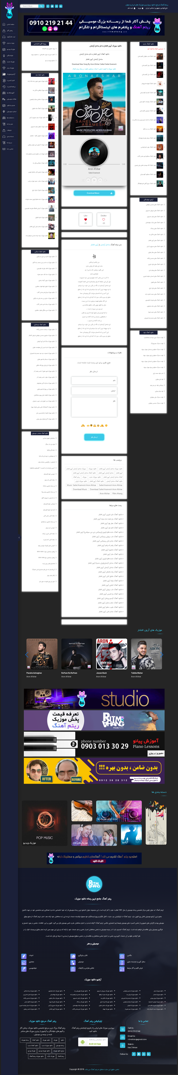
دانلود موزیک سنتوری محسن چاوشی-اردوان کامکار (42, 335)
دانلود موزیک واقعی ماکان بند (40, 90)
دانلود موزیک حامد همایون (55, 991)
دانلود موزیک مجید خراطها (106, 994)
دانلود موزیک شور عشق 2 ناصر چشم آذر (44, 371)
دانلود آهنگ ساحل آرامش (114, 481)
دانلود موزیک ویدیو (44, 1051)
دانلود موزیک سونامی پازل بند (40, 163)
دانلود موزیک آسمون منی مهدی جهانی (38, 145)
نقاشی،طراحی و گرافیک (86, 968)
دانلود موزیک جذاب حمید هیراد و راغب (38, 181)
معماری (31, 961)
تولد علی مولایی (159, 379)
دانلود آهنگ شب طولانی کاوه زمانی (147, 56)
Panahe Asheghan (34, 673)
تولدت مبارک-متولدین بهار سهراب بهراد (153, 367)
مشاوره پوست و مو (50, 60)
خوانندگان (152, 841)
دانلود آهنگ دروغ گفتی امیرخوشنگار (147, 183)
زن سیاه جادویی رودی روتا (48, 492)
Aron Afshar (105, 493)
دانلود (62, 1040)
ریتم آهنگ (76, 477)
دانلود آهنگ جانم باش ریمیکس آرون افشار (107, 541)
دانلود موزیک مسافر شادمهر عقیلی (46, 359)
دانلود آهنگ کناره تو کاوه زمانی (148, 92)
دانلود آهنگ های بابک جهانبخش (154, 222)
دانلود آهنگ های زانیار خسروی (155, 216)
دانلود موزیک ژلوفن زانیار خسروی (39, 126)
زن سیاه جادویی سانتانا (49, 486)
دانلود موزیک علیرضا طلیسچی (155, 1005)
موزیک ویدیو (29, 843)
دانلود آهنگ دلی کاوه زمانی (149, 74)
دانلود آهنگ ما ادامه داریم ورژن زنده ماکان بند (144, 120)
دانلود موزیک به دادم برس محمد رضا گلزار (44, 262)
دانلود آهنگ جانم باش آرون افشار (110, 611)
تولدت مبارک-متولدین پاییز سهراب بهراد (153, 355)
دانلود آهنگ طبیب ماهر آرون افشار (110, 607)
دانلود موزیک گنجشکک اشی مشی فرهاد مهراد (43, 407)
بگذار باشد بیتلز (51, 575)
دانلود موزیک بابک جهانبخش (80, 1005)
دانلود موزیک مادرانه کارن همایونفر (46, 383)
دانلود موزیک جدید (95, 477)
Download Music (93, 193)
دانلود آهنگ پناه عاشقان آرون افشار (110, 572)
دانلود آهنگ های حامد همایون (155, 306)
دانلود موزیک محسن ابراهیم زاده (79, 994)
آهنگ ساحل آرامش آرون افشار (112, 477)
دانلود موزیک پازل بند (132, 994)
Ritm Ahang (117, 493)
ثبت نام (130, 8)
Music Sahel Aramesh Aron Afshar (81, 485)
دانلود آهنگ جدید (33, 1045)
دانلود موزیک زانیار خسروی (80, 998)
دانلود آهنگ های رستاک (156, 228)
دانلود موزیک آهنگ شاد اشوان (40, 108)
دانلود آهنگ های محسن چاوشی (154, 204)
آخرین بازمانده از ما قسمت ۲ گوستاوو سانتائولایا (42, 468)
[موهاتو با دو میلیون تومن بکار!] (94, 771)
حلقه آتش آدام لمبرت (49, 539)
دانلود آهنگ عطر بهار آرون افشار (111, 523)
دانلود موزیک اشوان (132, 1005)
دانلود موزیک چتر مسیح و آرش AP (38, 117)
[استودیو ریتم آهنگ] (94, 858)
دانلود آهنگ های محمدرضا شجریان (153, 318)
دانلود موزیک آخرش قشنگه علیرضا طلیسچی (36, 208)
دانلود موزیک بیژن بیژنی (156, 998)
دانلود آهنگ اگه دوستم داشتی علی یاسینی (146, 165)
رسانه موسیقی (60, 1045)
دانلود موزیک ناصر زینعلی (30, 1009)
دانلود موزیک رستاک (82, 1002)
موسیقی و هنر (93, 944)
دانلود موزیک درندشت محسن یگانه (45, 329)
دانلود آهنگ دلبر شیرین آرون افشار (110, 514)
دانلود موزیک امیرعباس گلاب (80, 1009)
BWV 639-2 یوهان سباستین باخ (46, 551)
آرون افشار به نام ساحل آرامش (89, 54)
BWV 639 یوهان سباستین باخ (47, 557)
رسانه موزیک (25, 1040)
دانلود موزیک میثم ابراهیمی (130, 1002)
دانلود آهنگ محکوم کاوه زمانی (148, 174)
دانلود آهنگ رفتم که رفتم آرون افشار (109, 545)
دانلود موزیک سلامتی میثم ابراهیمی (39, 99)
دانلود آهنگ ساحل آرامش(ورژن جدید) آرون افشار (105, 563)
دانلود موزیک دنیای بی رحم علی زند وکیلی (44, 298)
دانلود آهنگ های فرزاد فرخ (156, 288)
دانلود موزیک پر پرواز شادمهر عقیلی (46, 389)
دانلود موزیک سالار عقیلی (56, 998)
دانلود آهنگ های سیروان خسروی (154, 210)
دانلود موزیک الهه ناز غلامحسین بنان (45, 413)
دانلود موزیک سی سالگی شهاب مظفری (45, 310)
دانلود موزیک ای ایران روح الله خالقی (45, 365)
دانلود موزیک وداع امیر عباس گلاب (46, 292)
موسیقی (81, 961)
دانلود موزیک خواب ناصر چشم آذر (46, 377)
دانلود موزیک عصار (158, 994)
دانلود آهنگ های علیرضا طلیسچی (154, 300)
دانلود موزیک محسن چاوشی (130, 991)
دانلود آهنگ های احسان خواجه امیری (153, 276)
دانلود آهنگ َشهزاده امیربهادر (149, 83)
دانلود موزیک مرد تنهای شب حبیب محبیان (44, 401)
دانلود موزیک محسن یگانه (30, 998)
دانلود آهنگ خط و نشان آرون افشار (110, 602)
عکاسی (129, 955)
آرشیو (125, 842)
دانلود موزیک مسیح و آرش (55, 1005)
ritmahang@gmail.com (137, 1039)
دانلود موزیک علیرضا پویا (56, 1002)
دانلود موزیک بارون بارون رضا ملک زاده (38, 81)
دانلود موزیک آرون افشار (56, 1009)
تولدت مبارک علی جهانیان (156, 397)
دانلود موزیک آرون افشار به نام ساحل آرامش (106, 46)
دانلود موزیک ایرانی (81, 481)
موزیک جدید (50, 1056)
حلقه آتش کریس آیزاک (48, 533)
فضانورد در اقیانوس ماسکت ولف (46, 462)
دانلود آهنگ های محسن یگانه (155, 258)
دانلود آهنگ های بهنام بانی (156, 270)
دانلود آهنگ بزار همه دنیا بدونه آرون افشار (108, 519)
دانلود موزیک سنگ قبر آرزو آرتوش (46, 341)
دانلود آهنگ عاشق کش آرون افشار (110, 576)
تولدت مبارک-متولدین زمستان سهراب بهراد (152, 349)
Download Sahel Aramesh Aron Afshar (106, 489)
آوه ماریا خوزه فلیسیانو (49, 510)
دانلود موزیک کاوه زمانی (30, 1002)
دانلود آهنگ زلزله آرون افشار (112, 580)
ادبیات (31, 955)
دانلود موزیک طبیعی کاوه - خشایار (39, 135)
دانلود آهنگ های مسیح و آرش (155, 246)
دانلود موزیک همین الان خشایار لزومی (38, 172)
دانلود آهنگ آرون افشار (97, 481)
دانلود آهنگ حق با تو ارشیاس (149, 147)
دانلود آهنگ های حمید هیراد (155, 312)
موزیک (84, 477)
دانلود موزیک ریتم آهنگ (37, 1056)
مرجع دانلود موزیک (58, 1051)
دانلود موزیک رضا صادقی (30, 991)
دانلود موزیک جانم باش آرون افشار (39, 226)
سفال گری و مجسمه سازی (136, 961)
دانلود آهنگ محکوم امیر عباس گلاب (147, 156)
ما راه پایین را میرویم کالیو (48, 498)
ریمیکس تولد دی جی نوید (156, 385)
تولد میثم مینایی (159, 391)
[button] (161, 655)
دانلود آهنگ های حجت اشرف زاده (154, 294)
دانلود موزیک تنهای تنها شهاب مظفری (45, 286)
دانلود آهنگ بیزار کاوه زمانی (149, 65)
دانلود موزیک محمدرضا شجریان (129, 998)
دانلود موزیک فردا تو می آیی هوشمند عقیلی (44, 347)
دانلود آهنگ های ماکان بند (156, 234)
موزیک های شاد (80, 843)
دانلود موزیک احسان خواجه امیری (28, 1005)
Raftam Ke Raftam (69, 673)
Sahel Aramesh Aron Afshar (110, 485)
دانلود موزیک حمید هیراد (131, 1009)
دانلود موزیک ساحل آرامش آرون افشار (110, 468)
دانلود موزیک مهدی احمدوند (155, 1002)
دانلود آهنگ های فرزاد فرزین (155, 264)
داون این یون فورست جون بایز (47, 581)
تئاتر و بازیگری (82, 955)
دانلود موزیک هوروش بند (81, 991)
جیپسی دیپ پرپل (50, 527)
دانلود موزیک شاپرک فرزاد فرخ (40, 190)
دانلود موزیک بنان (158, 991)
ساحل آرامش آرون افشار (94, 59)
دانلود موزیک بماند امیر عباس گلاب (45, 304)
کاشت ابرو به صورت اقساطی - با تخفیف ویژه (43, 54)
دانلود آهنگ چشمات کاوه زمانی (148, 101)
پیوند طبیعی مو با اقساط (48, 48)
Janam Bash (101, 673)
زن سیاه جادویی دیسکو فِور (48, 522)
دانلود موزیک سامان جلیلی (106, 1005)
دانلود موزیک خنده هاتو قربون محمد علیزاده (37, 199)
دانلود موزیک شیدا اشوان (41, 217)
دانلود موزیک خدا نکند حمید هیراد (46, 274)
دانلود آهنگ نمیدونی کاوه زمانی (148, 111)
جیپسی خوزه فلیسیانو (49, 474)
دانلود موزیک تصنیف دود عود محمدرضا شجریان (42, 353)
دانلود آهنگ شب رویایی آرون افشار (110, 589)
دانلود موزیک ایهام (108, 1009)
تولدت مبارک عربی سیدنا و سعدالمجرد (153, 337)
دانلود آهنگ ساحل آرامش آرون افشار (84, 472)
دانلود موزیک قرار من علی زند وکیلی (46, 256)
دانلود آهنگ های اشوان (157, 282)
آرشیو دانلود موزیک (92, 980)
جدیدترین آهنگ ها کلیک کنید (155, 49)
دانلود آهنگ (104, 54)
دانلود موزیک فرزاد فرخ (106, 1002)
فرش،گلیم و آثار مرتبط (135, 968)
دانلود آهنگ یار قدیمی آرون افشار (111, 594)
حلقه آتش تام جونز (50, 480)
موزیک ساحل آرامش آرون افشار (76, 468)
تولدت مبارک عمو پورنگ (157, 343)
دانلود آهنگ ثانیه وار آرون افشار (111, 527)
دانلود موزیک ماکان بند (107, 998)
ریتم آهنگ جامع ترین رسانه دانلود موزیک (93, 899)
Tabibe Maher (137, 673)
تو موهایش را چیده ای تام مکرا (47, 456)
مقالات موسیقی (80, 818)
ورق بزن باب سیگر (50, 444)
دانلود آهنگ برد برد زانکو (150, 129)
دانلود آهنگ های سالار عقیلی (155, 252)
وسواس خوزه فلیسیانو (49, 504)
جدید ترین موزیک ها (107, 819)
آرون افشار (119, 472)
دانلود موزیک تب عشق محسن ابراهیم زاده (37, 154)
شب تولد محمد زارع (158, 373)
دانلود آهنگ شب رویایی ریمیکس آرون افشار (107, 536)
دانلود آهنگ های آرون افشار (155, 240)
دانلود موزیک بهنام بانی (56, 994)
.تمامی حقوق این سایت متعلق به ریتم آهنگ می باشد (101, 1069)
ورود (139, 8)
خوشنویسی (33, 968)
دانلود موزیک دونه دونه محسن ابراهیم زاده (37, 235)
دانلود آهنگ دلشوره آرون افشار (111, 550)
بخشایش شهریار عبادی (49, 438)
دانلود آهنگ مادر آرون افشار (112, 554)
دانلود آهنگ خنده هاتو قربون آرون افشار (108, 558)
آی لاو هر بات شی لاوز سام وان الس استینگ (43, 569)
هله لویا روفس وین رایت (48, 563)
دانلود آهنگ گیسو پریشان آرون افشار (109, 598)
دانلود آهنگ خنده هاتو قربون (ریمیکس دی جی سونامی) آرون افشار (99, 532)
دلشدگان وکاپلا (51, 450)
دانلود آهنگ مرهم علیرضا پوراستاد (148, 138)
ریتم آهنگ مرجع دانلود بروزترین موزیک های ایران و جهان (147, 5)
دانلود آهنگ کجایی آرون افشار (112, 585)
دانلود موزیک (92, 468)
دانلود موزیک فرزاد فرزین (30, 994)
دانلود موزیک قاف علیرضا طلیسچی (46, 268)
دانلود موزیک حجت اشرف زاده (155, 1009)
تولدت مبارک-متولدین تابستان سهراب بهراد (152, 361)
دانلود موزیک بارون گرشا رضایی (47, 280)
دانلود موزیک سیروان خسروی (105, 991)
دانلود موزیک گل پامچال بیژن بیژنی (45, 419)
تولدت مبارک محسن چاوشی (156, 403)
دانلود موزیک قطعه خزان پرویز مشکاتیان (44, 395)
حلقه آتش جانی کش (49, 516)
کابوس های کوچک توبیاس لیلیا (46, 545)
